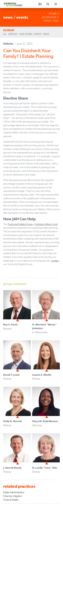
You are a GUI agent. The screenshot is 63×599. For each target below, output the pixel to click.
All (5, 34)
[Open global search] (47, 4)
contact (55, 260)
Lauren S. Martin (41, 374)
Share (53, 13)
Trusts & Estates (11, 499)
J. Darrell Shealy (12, 467)
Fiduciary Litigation (12, 496)
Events (38, 34)
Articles (12, 34)
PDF (56, 21)
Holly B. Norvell (12, 421)
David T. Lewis (11, 374)
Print (47, 21)
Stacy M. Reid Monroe (45, 421)
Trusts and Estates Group (20, 224)
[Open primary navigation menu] (55, 4)
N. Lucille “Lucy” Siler (44, 467)
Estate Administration (13, 492)
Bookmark (49, 17)
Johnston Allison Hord (46, 224)
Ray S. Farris (10, 324)
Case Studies (25, 34)
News (46, 34)
